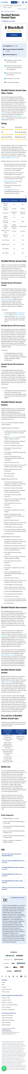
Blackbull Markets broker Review (10, 157)
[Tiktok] (17, 976)
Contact (4, 987)
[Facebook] (2, 976)
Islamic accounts (14, 189)
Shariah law (7, 681)
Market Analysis (6, 1025)
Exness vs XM (5, 997)
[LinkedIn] (9, 976)
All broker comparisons (8, 1009)
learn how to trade (20, 316)
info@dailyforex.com (6, 1029)
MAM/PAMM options (9, 181)
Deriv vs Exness (6, 1007)
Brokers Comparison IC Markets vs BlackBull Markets (12, 841)
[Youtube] (21, 976)
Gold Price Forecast (7, 1015)
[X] (5, 976)
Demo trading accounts (7, 655)
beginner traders (17, 314)
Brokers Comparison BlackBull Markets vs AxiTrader (14, 822)
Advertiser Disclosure (22, 8)
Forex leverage (14, 437)
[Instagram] (25, 976)
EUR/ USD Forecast (7, 1018)
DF (1, 11)
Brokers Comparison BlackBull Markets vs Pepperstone (14, 836)
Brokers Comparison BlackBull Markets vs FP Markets (14, 827)
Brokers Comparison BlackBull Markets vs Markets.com (14, 831)
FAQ (3, 984)
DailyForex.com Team (18, 897)
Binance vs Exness (7, 1002)
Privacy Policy (6, 992)
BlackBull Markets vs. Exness (11, 818)
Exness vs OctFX (6, 1000)
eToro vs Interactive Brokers (9, 1004)
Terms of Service (6, 989)
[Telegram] (13, 976)
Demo (6, 189)
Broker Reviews (6, 1022)
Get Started (14, 35)
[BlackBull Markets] (14, 29)
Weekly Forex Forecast (8, 1020)
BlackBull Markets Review (9, 11)
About (3, 982)
